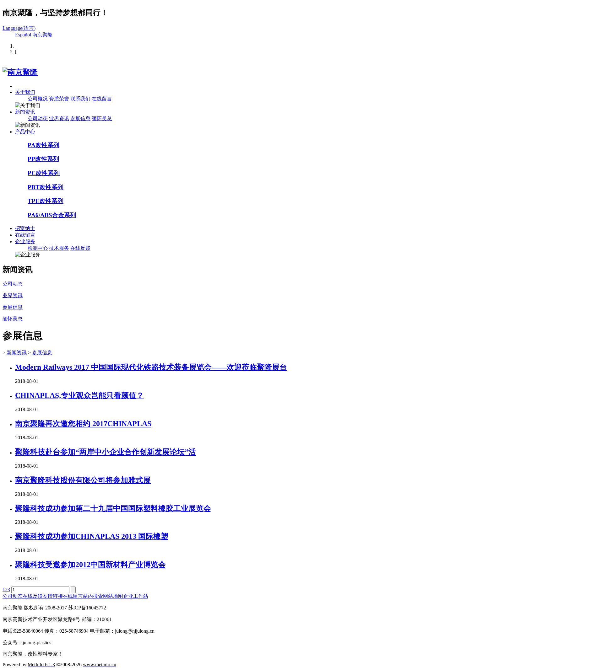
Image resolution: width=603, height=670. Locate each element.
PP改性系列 (43, 159)
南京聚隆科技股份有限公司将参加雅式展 (83, 480)
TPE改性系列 (45, 201)
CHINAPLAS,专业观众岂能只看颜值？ (79, 395)
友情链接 (53, 596)
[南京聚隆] (20, 72)
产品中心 (25, 131)
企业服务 (25, 241)
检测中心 (38, 248)
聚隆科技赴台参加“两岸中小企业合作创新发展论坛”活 (105, 452)
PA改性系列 (43, 145)
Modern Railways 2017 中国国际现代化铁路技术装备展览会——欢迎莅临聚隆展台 (151, 367)
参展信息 (80, 118)
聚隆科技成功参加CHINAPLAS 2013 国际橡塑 (91, 536)
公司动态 (38, 118)
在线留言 (102, 98)
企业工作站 (135, 596)
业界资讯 (59, 118)
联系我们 (80, 98)
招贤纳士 (25, 228)
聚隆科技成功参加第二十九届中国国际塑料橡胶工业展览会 (113, 508)
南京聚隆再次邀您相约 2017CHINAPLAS (83, 424)
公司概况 (38, 98)
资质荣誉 (59, 98)
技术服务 (59, 248)
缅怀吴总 (102, 118)
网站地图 (113, 596)
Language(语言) (19, 28)
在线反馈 (80, 248)
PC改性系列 (44, 173)
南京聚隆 (42, 34)
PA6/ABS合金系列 (52, 215)
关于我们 (25, 92)
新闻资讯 (25, 112)
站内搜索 (93, 596)
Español (23, 34)
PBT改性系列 (45, 187)
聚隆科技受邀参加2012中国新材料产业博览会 (90, 564)
